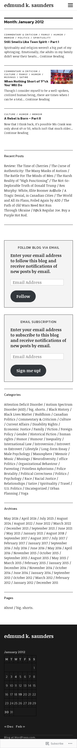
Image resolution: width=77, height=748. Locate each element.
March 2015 (13, 563)
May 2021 (13, 533)
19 (20, 694)
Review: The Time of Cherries (26, 166)
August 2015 (40, 558)
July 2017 (58, 538)
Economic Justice (17, 429)
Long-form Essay (54, 449)
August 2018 (55, 533)
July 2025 (47, 518)
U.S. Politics (13, 488)
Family (45, 34)
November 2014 (40, 568)
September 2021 (43, 528)
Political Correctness (36, 473)
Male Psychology (17, 454)
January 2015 (59, 563)
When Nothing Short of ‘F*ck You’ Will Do (26, 83)
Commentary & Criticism (21, 34)
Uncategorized (36, 488)
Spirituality (42, 37)
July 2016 (20, 548)
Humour (36, 439)
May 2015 (59, 558)
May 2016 (55, 548)
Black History (59, 409)
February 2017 (14, 543)
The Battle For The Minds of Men (28, 175)
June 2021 (65, 528)
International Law (18, 444)
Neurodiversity (44, 458)
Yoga (24, 493)
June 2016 (37, 548)
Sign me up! (28, 370)
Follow (23, 296)
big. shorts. (37, 409)
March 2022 (62, 523)
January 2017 (38, 543)
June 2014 (21, 572)
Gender (21, 434)
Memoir (37, 114)
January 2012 (23, 582)
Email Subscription (38, 321)
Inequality (53, 439)
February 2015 (35, 563)
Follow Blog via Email (38, 247)
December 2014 (15, 568)
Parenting (11, 468)
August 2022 (23, 523)
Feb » (20, 726)
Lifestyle (31, 449)
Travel (65, 483)
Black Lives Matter (18, 414)
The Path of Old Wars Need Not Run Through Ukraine (36, 205)
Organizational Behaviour (37, 463)
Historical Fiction (43, 434)
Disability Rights (45, 424)
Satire (24, 77)
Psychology (13, 478)
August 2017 (39, 538)
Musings (23, 458)
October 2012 (22, 577)
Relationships (14, 483)
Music (9, 458)
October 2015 (49, 553)
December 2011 (47, 582)
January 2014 (41, 572)
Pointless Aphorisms (38, 468)
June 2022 (43, 523)
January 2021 (33, 533)
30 (7, 712)
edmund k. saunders (29, 5)
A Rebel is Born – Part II (22, 118)
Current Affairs (17, 424)
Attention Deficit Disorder (23, 404)
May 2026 (11, 518)
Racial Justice (45, 478)
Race (28, 478)
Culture (9, 114)
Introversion (44, 444)
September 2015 (16, 558)
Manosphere (42, 454)
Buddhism (43, 414)
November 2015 (25, 553)
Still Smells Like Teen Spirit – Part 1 (31, 41)
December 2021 (17, 528)
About (8, 607)
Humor (58, 34)
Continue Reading (52, 56)
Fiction (52, 429)
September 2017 (15, 538)
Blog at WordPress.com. (20, 737)
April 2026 (29, 518)
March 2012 (44, 577)
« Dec (8, 726)
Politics (24, 37)
